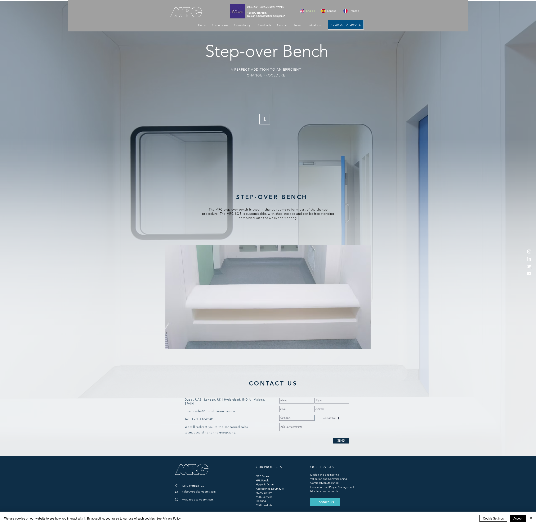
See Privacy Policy (168, 518)
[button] (314, 25)
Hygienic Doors (265, 484)
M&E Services (264, 496)
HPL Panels (262, 480)
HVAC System (264, 492)
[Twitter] (529, 266)
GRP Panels (262, 476)
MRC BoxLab (264, 505)
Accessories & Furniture (270, 488)
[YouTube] (529, 273)
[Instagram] (529, 251)
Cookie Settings (493, 518)
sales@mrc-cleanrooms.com (215, 411)
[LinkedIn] (529, 258)
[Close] (530, 518)
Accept (517, 518)
